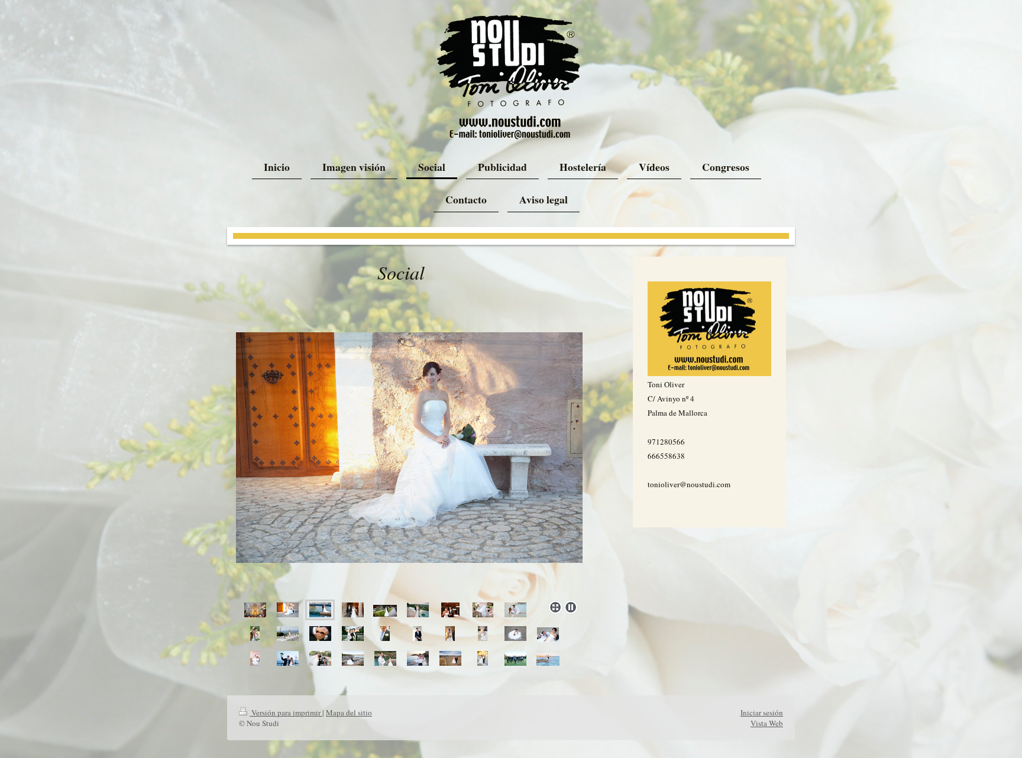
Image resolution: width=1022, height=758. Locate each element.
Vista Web (767, 723)
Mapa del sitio (349, 712)
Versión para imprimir (286, 712)
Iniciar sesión (761, 712)
